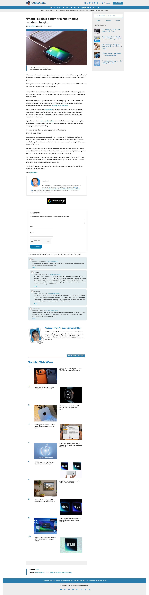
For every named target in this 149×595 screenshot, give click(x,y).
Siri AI (57, 10)
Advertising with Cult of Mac (51, 580)
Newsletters (104, 10)
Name (32, 226)
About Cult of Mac (79, 580)
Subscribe (117, 3)
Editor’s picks (74, 10)
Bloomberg (48, 109)
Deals (75, 8)
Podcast (97, 10)
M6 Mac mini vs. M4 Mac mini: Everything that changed (45, 463)
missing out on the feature (60, 105)
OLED (47, 572)
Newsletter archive (75, 356)
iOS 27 (52, 10)
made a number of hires (47, 121)
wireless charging (67, 572)
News (51, 8)
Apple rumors (45, 10)
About (98, 20)
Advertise (108, 20)
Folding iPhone (64, 10)
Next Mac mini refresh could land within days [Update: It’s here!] (69, 407)
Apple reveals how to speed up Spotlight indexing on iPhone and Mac (69, 520)
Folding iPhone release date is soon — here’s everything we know (45, 426)
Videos (92, 10)
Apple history (83, 10)
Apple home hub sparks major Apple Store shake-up (69, 481)
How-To (68, 8)
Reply (33, 267)
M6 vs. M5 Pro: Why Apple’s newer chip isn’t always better (45, 500)
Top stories (58, 572)
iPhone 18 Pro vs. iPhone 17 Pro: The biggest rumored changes (70, 369)
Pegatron (52, 572)
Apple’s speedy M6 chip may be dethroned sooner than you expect (45, 539)
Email (32, 233)
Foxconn (37, 572)
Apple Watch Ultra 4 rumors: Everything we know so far (44, 388)
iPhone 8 (42, 572)
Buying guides (85, 8)
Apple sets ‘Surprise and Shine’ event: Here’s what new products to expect (70, 445)
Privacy (118, 20)
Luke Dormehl (32, 26)
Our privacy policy (66, 580)
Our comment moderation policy (96, 580)
